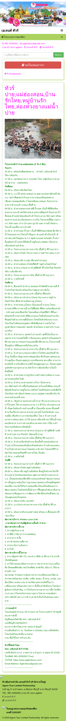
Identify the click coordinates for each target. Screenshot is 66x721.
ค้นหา (59, 55)
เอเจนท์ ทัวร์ (31, 47)
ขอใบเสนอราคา (34, 65)
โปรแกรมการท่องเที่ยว (14, 37)
